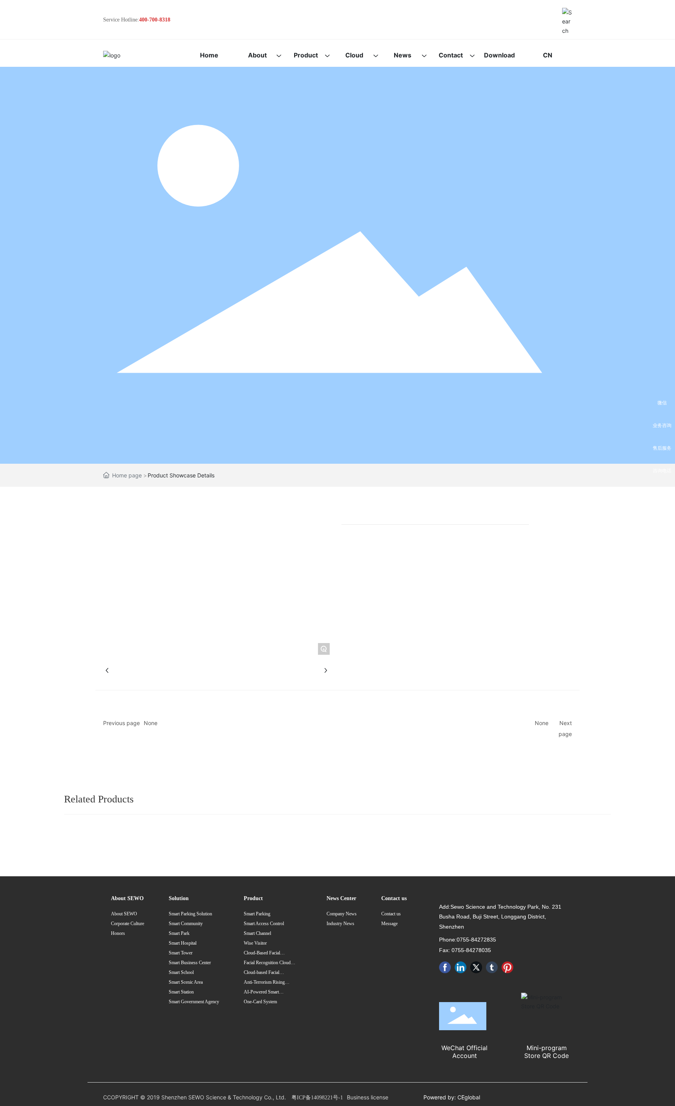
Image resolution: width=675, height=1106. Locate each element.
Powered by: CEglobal (451, 1097)
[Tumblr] (492, 967)
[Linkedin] (460, 967)
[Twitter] (476, 967)
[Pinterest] (507, 967)
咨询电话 (662, 470)
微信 (662, 403)
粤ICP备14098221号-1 (317, 1098)
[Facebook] (445, 967)
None (150, 723)
